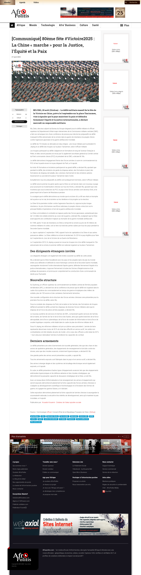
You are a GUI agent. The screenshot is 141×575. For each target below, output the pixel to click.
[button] (125, 436)
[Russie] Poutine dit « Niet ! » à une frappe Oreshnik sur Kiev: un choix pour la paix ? (24, 447)
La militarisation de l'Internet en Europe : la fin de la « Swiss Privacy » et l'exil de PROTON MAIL (115, 447)
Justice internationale (51, 419)
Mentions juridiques (109, 481)
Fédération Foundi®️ (20, 508)
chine (43, 416)
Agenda (22, 2)
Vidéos (36, 2)
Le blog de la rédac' (19, 479)
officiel (49, 412)
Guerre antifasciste (82, 419)
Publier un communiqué (51, 472)
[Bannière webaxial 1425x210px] (70, 524)
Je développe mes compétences (54, 491)
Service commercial (109, 469)
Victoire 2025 (83, 416)
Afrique (21, 25)
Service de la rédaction (110, 472)
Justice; (33, 419)
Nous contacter (18, 489)
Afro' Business (67, 25)
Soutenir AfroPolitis (19, 472)
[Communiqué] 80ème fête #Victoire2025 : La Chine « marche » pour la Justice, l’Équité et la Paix (55, 447)
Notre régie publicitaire (20, 469)
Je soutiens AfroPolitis (50, 481)
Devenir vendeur (48, 469)
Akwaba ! (7, 2)
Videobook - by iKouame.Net (82, 469)
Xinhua (92, 412)
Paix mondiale (64, 416)
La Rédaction (17, 476)
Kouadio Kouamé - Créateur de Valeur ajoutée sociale (61, 402)
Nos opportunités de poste (22, 482)
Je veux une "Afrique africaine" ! (53, 488)
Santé (95, 25)
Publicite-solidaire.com (20, 504)
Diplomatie (74, 416)
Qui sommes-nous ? (20, 466)
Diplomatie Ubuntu (52, 416)
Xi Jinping (63, 419)
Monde (33, 25)
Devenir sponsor (48, 466)
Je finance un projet (49, 484)
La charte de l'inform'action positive (25, 485)
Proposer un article (79, 481)
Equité (40, 419)
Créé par (69, 563)
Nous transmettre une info (82, 484)
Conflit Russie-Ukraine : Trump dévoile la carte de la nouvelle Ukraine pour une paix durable (84, 447)
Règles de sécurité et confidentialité (114, 484)
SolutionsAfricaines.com (21, 498)
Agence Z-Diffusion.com (21, 501)
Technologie (48, 25)
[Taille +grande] (26, 114)
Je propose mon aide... (50, 494)
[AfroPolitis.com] (20, 12)
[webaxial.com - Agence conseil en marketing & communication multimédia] (87, 12)
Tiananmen (71, 419)
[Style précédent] (13, 118)
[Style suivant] (26, 118)
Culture (84, 25)
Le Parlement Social (79, 466)
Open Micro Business (80, 472)
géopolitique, (35, 416)
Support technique (108, 466)
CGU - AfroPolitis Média (110, 488)
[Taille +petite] (13, 114)
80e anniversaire (36, 422)
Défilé (91, 416)
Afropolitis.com (48, 550)
